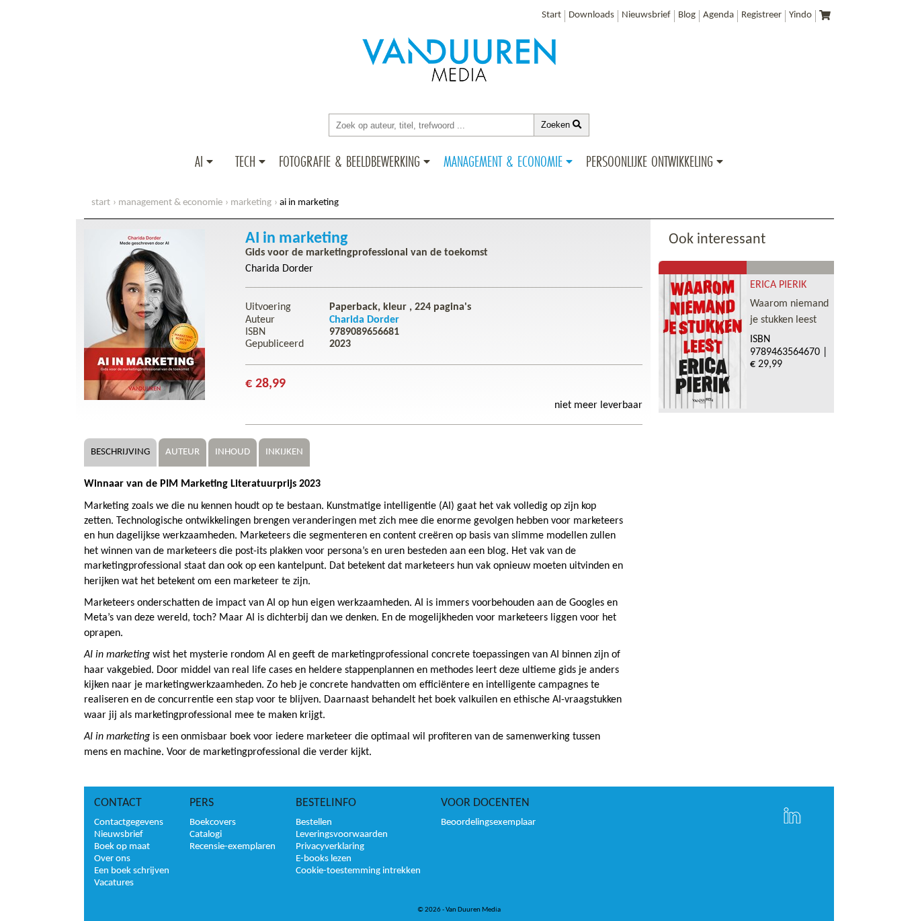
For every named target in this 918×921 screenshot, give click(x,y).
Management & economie (170, 203)
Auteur (182, 452)
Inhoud (232, 452)
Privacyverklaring (330, 847)
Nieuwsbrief (646, 15)
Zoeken (557, 125)
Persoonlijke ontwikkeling (649, 161)
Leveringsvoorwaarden (342, 835)
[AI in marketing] (144, 397)
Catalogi (206, 835)
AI (199, 161)
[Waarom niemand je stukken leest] (703, 406)
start (100, 203)
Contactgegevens (128, 822)
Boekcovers (213, 822)
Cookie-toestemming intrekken (358, 871)
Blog (687, 15)
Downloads (591, 15)
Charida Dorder (279, 269)
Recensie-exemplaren (233, 847)
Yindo (800, 15)
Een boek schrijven (131, 871)
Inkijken (284, 452)
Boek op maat (122, 847)
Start (551, 15)
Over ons (112, 859)
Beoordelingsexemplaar (488, 822)
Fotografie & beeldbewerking (349, 161)
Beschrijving (120, 452)
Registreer (761, 15)
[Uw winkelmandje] (825, 16)
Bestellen (314, 822)
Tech (245, 161)
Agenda (718, 15)
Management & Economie (503, 161)
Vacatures (114, 883)
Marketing (251, 203)
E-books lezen (323, 859)
